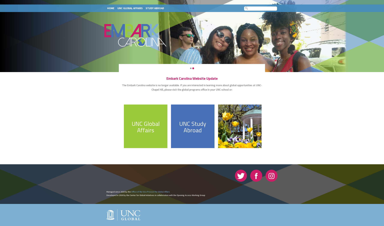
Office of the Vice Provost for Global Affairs (150, 191)
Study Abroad (155, 8)
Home (110, 8)
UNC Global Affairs (130, 8)
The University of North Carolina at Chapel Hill (250, 215)
